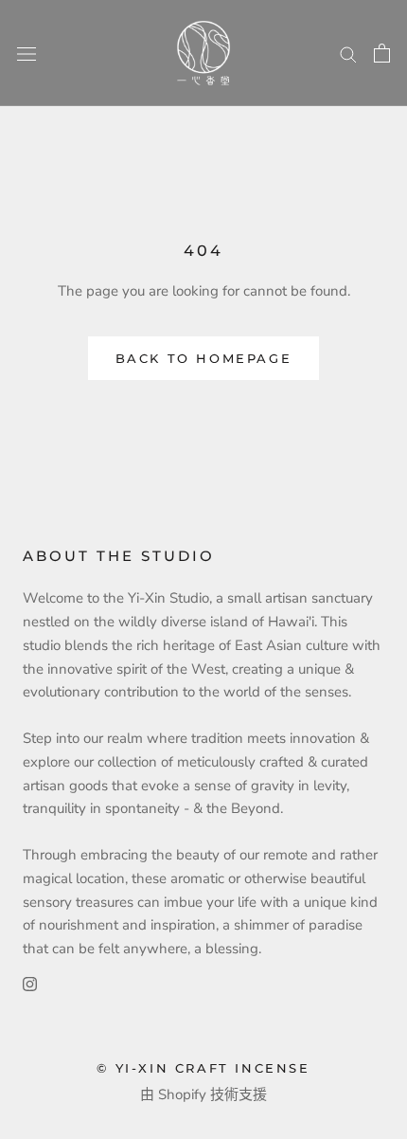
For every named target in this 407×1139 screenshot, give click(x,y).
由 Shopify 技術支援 (203, 1094)
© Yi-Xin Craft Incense (203, 1068)
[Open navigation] (26, 53)
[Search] (348, 53)
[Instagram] (30, 983)
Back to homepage (203, 358)
